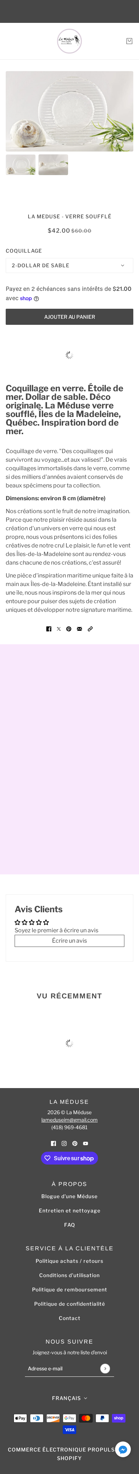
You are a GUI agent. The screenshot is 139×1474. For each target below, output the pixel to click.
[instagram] (64, 1143)
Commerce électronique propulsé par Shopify (69, 1453)
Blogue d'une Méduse (69, 1196)
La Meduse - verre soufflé (70, 216)
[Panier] (129, 41)
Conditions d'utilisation (69, 1275)
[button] (90, 628)
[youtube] (85, 1143)
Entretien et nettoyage (70, 1210)
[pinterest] (75, 1143)
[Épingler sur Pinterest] (68, 628)
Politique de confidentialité (69, 1304)
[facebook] (53, 1143)
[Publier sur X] (58, 628)
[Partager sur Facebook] (48, 628)
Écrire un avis (69, 940)
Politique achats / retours (69, 1261)
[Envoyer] (105, 1368)
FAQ (69, 1225)
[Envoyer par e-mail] (79, 628)
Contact (70, 1318)
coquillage (24, 251)
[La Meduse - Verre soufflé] (69, 41)
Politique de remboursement (69, 1289)
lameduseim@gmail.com (69, 1120)
